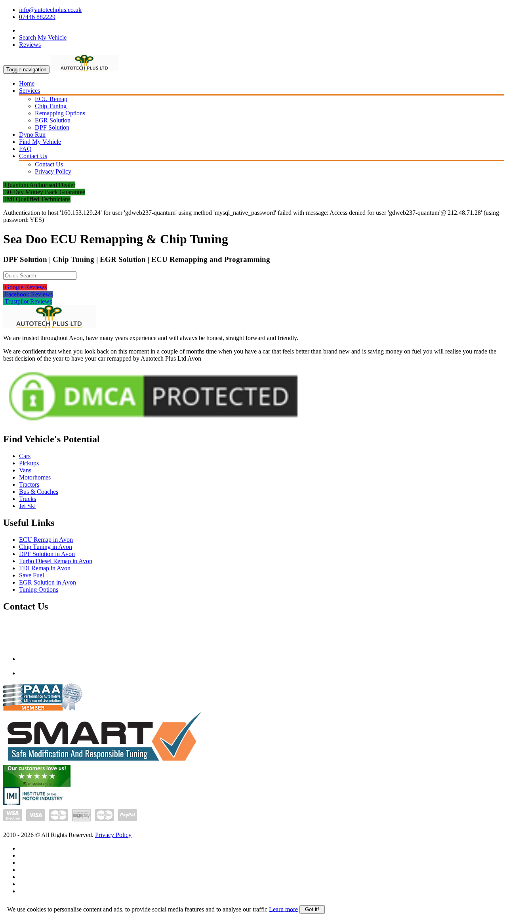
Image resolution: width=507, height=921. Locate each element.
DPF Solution (52, 127)
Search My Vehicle (43, 37)
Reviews (30, 44)
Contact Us (33, 156)
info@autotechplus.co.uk (50, 9)
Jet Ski (27, 506)
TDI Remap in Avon (45, 568)
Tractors (29, 484)
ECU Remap (51, 99)
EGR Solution (53, 120)
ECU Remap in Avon (46, 539)
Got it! (312, 909)
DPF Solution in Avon (47, 553)
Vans (25, 470)
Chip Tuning (51, 106)
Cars (24, 456)
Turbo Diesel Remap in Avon (55, 561)
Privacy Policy (53, 171)
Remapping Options (60, 113)
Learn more (283, 909)
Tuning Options (38, 589)
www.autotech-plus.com (49, 673)
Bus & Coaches (38, 491)
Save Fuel (31, 575)
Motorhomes (35, 477)
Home (26, 83)
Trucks (27, 498)
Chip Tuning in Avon (45, 546)
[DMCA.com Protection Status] (153, 423)
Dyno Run (32, 134)
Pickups (29, 463)
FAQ (25, 148)
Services (29, 90)
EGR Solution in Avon (47, 582)
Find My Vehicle (40, 141)
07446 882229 (37, 16)
